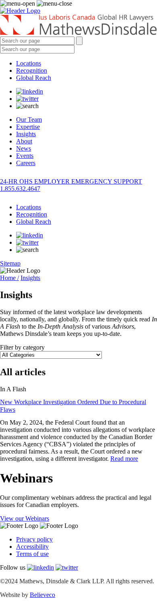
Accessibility (32, 546)
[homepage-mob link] (20, 10)
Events (24, 155)
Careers (25, 162)
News (23, 148)
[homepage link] (78, 25)
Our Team (29, 119)
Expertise (28, 126)
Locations (28, 63)
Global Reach (33, 77)
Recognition (31, 70)
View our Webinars (24, 518)
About (24, 141)
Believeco (42, 594)
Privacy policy (34, 539)
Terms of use (32, 553)
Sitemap (10, 263)
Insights (26, 134)
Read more (124, 458)
